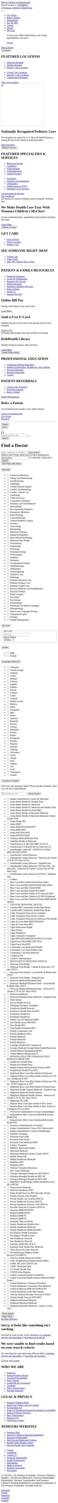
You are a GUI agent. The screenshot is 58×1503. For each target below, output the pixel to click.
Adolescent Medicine (19, 475)
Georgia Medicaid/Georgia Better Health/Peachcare (33, 1048)
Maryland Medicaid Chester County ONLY (29, 1153)
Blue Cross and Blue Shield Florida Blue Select (31, 885)
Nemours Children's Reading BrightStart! (25, 1435)
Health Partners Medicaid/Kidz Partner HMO (30, 1067)
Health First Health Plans (21, 1062)
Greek (13, 695)
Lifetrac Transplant (18, 1145)
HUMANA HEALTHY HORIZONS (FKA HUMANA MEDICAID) (28, 1057)
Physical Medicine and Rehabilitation (26, 588)
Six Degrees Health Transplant (23, 1233)
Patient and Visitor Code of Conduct (23, 1405)
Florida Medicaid (17, 1036)
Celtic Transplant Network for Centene (27, 916)
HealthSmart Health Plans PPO (24, 1070)
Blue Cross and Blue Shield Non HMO (27, 891)
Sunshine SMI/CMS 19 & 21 (23, 1244)
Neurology (11, 178)
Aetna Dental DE (17, 821)
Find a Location (14, 242)
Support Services (14, 294)
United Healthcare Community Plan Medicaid (30, 1286)
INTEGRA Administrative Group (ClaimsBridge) (32, 1112)
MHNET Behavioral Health (22, 1148)
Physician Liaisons (15, 389)
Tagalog (13, 749)
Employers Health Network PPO (24, 1011)
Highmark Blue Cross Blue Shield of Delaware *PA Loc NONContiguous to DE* (31, 1082)
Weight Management (19, 620)
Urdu (12, 769)
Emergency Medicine (19, 512)
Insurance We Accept (16, 281)
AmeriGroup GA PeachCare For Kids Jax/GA (30, 847)
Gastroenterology (14, 171)
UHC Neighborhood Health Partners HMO (29, 1261)
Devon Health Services (20, 1002)
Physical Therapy (18, 591)
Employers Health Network (22, 1008)
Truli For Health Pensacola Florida (25, 1258)
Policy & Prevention (16, 1388)
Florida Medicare (17, 1042)
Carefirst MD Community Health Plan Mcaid (30, 907)
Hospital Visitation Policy (18, 1402)
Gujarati (13, 698)
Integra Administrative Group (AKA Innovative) (31, 1128)
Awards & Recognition (17, 1378)
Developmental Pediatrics (21, 509)
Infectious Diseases (18, 532)
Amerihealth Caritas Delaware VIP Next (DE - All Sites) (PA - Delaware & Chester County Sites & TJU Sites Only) (31, 868)
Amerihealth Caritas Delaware (23, 855)
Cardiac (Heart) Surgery (21, 486)
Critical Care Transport (17, 387)
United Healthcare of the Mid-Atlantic (27, 1291)
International (12, 20)
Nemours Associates (16, 1468)
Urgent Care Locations (17, 72)
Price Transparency (15, 1415)
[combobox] (14, 435)
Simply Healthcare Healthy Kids (24, 1224)
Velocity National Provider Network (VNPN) (30, 1294)
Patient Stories (13, 289)
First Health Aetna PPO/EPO (23, 1022)
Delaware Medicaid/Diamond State (25, 980)
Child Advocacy (17, 498)
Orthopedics (12, 183)
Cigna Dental (16, 930)
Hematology (15, 529)
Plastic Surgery (17, 594)
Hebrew (13, 704)
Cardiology (12, 166)
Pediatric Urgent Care (19, 586)
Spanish (13, 746)
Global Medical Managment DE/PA (26, 1051)
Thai (12, 761)
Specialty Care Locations (18, 75)
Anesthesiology (17, 481)
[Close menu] (2, 11)
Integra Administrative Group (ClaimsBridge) (30, 1131)
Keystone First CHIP (19, 1136)
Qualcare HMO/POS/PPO (22, 1210)
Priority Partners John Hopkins (23, 1196)
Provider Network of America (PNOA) (27, 1207)
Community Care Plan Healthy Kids (26, 950)
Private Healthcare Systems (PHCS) (26, 1201)
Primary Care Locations (17, 67)
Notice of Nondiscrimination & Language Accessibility (31, 1410)
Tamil (12, 755)
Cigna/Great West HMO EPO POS (26, 941)
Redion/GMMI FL (18, 1216)
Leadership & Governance (18, 1383)
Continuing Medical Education (20, 365)
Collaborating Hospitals (17, 77)
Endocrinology (13, 168)
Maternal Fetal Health (19, 540)
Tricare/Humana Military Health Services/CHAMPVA (23, 1253)
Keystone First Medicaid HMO (24, 1142)
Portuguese (15, 738)
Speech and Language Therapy (24, 611)
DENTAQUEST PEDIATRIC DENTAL (28, 961)
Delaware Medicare (19, 994)
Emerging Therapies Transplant (24, 1005)
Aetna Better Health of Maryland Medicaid (29, 813)
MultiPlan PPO (17, 1162)
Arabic (13, 676)
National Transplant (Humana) (23, 1168)
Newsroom (12, 1470)
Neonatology (16, 543)
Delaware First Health (20, 964)
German (13, 693)
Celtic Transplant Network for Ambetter (27, 913)
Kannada (14, 721)
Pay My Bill (12, 23)
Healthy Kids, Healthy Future (20, 1443)
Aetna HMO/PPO (18, 830)
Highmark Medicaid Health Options (26, 1092)
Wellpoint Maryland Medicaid (23, 1303)
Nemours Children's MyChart (20, 286)
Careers (10, 25)
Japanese (14, 718)
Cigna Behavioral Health (21, 927)
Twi (12, 766)
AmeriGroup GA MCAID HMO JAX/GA (29, 844)
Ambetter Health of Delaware (23, 841)
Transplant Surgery (18, 614)
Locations (11, 1385)
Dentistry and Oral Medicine (22, 503)
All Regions (22, 5)
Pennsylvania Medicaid (20, 1187)
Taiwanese (15, 752)
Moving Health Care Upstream (20, 1445)
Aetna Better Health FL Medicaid (25, 804)
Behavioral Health (15, 163)
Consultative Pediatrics (20, 501)
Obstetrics (14, 560)
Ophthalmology (17, 566)
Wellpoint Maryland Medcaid (23, 1300)
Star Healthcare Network (21, 1238)
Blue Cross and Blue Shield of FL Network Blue (31, 893)
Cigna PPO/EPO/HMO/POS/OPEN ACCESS (31, 938)
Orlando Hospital (14, 65)
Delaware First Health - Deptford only (27, 977)
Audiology (15, 484)
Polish (13, 735)
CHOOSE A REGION (41, 458)
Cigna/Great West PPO (20, 944)
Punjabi (13, 741)
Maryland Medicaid (19, 1151)
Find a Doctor (13, 239)
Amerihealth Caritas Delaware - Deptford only (30, 863)
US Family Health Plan (20, 1269)
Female (13, 656)
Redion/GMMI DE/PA (20, 1213)
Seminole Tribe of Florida (21, 1221)
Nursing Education (15, 370)
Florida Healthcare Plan (20, 1034)
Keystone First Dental (20, 1139)
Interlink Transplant (18, 1134)
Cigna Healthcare (18, 933)
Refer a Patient (13, 18)
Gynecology (15, 526)
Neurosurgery (16, 554)
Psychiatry (14, 597)
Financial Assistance (16, 276)
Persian (13, 732)
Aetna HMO (15, 824)
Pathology (14, 577)
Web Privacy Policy (15, 1420)
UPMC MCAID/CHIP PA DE (23, 1263)
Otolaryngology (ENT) (17, 186)
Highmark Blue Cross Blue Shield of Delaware (31, 1073)
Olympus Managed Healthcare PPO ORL (28, 1179)
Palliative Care (16, 574)
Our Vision (12, 15)
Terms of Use (13, 1418)
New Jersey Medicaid (19, 1170)
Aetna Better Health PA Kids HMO (26, 810)
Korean (13, 724)
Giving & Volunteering (17, 279)
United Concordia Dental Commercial (27, 1275)
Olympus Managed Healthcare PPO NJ (27, 1176)
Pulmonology (16, 603)
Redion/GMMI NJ (18, 1218)
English (13, 684)
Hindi (12, 707)
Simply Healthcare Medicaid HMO (25, 1230)
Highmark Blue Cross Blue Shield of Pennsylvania (32, 1087)
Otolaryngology (17, 571)
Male (12, 653)
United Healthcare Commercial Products (28, 1283)
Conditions (11, 1452)
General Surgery (14, 174)
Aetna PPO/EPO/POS (20, 832)
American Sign (16, 670)
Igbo (12, 712)
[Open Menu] (2, 430)
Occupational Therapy (20, 563)
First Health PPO (17, 1025)
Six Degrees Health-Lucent (22, 1235)
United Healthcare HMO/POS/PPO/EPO (28, 1289)
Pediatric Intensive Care (20, 580)
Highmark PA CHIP (19, 1100)
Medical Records (14, 284)
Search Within (9, 637)
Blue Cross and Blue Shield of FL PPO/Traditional (32, 896)
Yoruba (13, 775)
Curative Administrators (20, 958)
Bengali (13, 678)
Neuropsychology (18, 552)
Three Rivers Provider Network (24, 1250)
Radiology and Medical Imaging (24, 605)
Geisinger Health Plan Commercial (25, 1045)
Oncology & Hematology (18, 181)
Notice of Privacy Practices (19, 1413)
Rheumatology (16, 608)
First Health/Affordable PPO (23, 1028)
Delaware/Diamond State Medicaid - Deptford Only (33, 997)
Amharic (14, 673)
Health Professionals (16, 1460)
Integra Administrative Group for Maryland (29, 799)
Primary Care (13, 244)
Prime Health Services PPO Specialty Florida (30, 1193)
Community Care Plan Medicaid (24, 953)
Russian (13, 744)
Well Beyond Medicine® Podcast (21, 1440)
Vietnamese (15, 772)
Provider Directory (15, 1391)
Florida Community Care (21, 1031)
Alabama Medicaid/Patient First (24, 838)
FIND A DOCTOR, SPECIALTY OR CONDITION (25, 455)
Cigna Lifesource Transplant (22, 936)
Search (5, 461)
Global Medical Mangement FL (24, 1053)
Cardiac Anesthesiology (20, 489)
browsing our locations (34, 1337)
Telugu (13, 758)
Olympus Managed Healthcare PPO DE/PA (29, 1173)
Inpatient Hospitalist (19, 535)
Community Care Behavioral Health (26, 947)
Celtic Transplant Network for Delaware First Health (33, 919)
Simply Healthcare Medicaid (22, 1227)
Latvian (13, 727)
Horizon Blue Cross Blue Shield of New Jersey (31, 1103)
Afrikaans (14, 667)
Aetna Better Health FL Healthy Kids (26, 802)
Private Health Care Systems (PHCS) (26, 1199)
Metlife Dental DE (18, 1156)
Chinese (13, 681)
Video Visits (12, 259)
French (13, 690)
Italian (13, 715)
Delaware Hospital (15, 62)
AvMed (13, 879)
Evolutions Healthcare (20, 1014)
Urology (14, 617)
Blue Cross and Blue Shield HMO (25, 888)
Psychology (15, 600)
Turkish (13, 763)
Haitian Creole (16, 701)
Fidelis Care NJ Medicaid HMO (24, 1019)
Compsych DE (16, 955)
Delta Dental (15, 1000)
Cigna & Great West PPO (21, 924)
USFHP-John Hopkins (20, 1272)
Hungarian (15, 710)
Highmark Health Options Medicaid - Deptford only (33, 1089)
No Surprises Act (14, 1408)
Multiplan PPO (17, 1165)
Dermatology (16, 506)
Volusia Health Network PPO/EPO (25, 1297)
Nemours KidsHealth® (17, 1437)
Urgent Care (12, 256)
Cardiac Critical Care (19, 492)
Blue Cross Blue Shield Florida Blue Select (29, 882)
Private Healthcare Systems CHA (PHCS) (28, 1204)
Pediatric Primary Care (20, 583)
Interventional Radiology (21, 537)
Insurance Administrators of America (26, 1125)
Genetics (14, 523)
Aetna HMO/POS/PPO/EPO (23, 827)
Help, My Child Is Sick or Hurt (20, 262)
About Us (11, 1373)
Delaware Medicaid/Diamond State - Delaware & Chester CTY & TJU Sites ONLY (30, 990)
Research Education (15, 372)
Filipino (13, 687)
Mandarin (14, 729)
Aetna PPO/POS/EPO (20, 835)
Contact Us (12, 1455)
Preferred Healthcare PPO (21, 1190)
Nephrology (15, 546)
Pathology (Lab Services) (18, 189)
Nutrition (14, 557)
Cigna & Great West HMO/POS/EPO (27, 921)
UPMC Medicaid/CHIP (20, 1266)
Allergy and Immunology (21, 478)
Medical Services (14, 1465)
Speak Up (11, 291)
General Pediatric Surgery (21, 520)
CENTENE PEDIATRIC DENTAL (26, 904)
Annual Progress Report (17, 1375)
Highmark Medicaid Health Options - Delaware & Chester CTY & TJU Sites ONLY (31, 1096)
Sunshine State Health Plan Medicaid (26, 1247)
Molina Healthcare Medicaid (22, 1159)
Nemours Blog (13, 1432)
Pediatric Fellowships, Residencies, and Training (28, 367)
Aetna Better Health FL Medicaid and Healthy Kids (33, 807)
